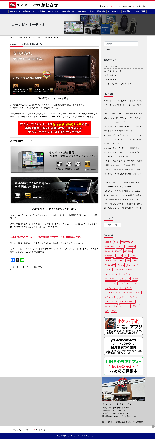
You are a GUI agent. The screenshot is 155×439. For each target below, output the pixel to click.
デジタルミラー (111, 288)
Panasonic (109, 256)
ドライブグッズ (110, 79)
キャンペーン (15, 11)
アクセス (105, 6)
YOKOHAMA (110, 265)
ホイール (137, 292)
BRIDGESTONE (127, 242)
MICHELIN (128, 251)
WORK (135, 260)
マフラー (123, 297)
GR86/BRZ (131, 246)
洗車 (107, 311)
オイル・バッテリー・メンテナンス (117, 84)
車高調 (113, 311)
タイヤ (135, 279)
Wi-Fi (128, 260)
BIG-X (116, 242)
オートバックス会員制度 (121, 6)
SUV (126, 256)
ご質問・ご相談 (141, 6)
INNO (107, 251)
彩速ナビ (136, 306)
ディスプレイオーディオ (127, 283)
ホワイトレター (111, 297)
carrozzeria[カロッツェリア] (23, 107)
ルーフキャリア (111, 301)
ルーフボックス (111, 306)
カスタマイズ (118, 269)
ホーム (12, 37)
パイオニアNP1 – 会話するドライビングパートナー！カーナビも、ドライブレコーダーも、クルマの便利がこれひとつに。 (123, 139)
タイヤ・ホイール (111, 66)
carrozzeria (109, 246)
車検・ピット (53, 11)
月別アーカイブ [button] (112, 225)
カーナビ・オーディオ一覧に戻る (27, 267)
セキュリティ (125, 279)
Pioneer (119, 256)
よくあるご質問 (139, 11)
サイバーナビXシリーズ (46, 107)
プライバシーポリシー (21, 430)
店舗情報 (126, 11)
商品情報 (26, 11)
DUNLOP (120, 246)
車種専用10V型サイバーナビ (80, 215)
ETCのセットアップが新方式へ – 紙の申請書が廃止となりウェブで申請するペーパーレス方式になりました (123, 105)
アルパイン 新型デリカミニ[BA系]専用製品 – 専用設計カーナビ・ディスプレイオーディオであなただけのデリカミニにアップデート (123, 118)
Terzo (133, 256)
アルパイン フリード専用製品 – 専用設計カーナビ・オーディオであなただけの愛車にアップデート (123, 173)
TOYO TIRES (118, 260)
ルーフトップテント (127, 301)
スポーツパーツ (110, 75)
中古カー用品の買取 (97, 11)
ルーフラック (125, 306)
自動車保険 (82, 11)
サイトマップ (40, 430)
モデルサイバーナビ (57, 215)
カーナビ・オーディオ (33, 37)
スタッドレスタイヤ (112, 274)
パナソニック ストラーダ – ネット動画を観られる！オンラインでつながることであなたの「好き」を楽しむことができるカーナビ (122, 152)
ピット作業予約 (39, 11)
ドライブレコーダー (112, 292)
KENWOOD (116, 251)
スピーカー (127, 274)
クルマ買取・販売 (68, 11)
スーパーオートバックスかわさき (34, 5)
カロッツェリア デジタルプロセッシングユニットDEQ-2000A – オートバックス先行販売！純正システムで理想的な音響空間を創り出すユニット (123, 195)
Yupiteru (121, 265)
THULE (108, 260)
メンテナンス (134, 297)
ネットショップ (114, 11)
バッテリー (127, 292)
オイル (107, 269)
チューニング (110, 283)
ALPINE (108, 242)
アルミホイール (133, 265)
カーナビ (129, 269)
